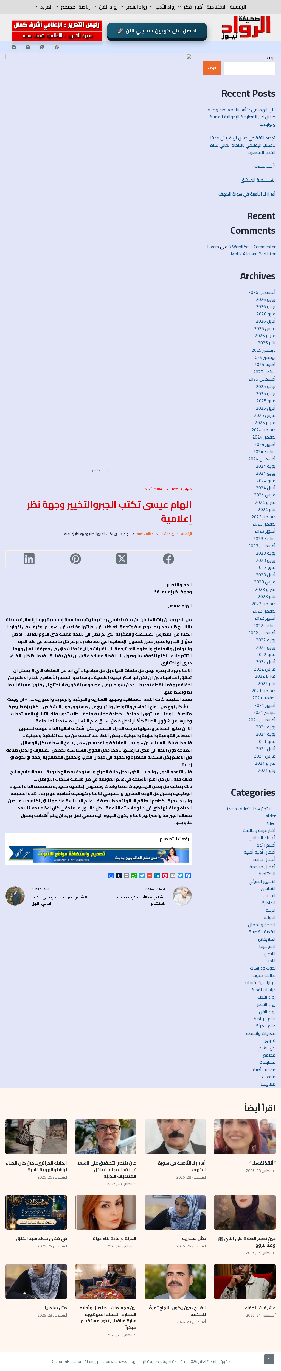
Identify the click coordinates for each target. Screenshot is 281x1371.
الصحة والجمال (262, 924)
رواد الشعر (136, 6)
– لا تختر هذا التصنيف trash (251, 809)
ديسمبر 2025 (264, 350)
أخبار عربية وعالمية (259, 830)
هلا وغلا (268, 1084)
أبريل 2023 (266, 575)
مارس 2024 (265, 495)
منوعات (269, 1077)
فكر (188, 6)
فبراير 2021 (265, 763)
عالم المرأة (266, 1026)
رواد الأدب (165, 6)
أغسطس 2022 (262, 633)
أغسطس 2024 (262, 459)
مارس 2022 (265, 669)
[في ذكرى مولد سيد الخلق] (36, 1212)
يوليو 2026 (266, 299)
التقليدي (268, 888)
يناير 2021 (267, 770)
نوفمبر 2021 (264, 698)
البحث (271, 58)
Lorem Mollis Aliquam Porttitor (241, 250)
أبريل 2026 (266, 321)
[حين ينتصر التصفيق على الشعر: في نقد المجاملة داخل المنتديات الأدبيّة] (105, 1136)
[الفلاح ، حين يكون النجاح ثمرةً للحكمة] (175, 1281)
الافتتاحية (217, 6)
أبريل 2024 (266, 488)
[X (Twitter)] (42, 47)
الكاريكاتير (267, 939)
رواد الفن (108, 6)
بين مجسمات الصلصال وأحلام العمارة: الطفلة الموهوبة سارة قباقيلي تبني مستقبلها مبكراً (107, 1317)
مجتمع (68, 6)
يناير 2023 (267, 596)
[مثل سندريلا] (175, 1212)
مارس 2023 (265, 582)
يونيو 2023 (266, 560)
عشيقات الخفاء (260, 1307)
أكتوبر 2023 (265, 531)
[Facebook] (57, 47)
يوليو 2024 (266, 466)
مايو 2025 (266, 400)
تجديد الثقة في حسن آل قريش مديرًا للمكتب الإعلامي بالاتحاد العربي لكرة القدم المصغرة (243, 145)
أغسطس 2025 (262, 379)
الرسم (271, 910)
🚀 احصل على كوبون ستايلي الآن (156, 30)
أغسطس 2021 (262, 720)
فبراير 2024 (265, 502)
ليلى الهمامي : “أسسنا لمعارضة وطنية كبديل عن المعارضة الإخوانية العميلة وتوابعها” (242, 116)
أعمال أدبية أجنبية (260, 852)
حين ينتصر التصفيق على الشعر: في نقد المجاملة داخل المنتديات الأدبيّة (106, 1169)
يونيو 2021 (266, 734)
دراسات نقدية (264, 989)
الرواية (270, 917)
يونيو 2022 (266, 647)
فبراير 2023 (265, 589)
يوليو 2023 (266, 553)
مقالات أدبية (155, 489)
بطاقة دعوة (264, 975)
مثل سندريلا (194, 1238)
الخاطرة (269, 903)
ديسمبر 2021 (264, 690)
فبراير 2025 (265, 422)
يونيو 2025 (266, 393)
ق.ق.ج (270, 1040)
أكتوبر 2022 (265, 618)
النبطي (270, 954)
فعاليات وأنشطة (261, 1033)
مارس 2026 (265, 328)
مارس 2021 (265, 756)
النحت (271, 961)
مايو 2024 (266, 480)
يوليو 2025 (266, 386)
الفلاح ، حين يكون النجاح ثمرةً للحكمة (177, 1310)
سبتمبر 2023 (264, 538)
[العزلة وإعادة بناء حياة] (105, 1212)
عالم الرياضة (265, 1019)
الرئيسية (238, 6)
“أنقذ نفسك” (264, 166)
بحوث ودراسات (263, 968)
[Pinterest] (75, 559)
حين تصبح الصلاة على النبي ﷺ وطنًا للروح (247, 1241)
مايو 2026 (266, 314)
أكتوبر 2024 (265, 444)
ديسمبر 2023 (264, 517)
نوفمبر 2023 (264, 524)
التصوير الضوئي (262, 881)
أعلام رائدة (266, 845)
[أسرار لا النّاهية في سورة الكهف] (175, 1136)
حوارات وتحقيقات (260, 982)
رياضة (84, 6)
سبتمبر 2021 (264, 712)
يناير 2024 (267, 509)
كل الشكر (267, 1048)
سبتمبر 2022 (264, 625)
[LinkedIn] (28, 559)
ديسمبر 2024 (264, 430)
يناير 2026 (267, 343)
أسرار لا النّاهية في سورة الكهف (247, 194)
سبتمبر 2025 (264, 372)
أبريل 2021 (266, 748)
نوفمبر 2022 (264, 611)
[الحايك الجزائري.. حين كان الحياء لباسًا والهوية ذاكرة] (36, 1136)
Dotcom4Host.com (67, 1362)
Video (270, 823)
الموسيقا (267, 946)
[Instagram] (28, 47)
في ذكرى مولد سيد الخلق (41, 1238)
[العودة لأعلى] (269, 1359)
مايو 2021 (266, 741)
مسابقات (267, 1062)
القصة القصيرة (262, 932)
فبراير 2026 (265, 335)
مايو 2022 (266, 654)
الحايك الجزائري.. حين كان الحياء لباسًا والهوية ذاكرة (36, 1166)
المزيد (46, 6)
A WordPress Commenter (252, 246)
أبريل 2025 (266, 408)
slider (271, 816)
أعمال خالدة (264, 859)
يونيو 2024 (266, 473)
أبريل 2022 (266, 661)
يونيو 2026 (266, 306)
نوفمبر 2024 (264, 437)
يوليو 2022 (266, 640)
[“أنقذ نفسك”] (244, 1136)
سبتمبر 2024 (264, 451)
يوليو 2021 (266, 727)
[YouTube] (13, 47)
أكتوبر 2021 (265, 705)
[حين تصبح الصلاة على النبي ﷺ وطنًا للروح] (244, 1212)
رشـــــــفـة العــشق (258, 180)
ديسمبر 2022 (264, 603)
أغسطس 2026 (262, 292)
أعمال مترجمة (262, 866)
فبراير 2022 (265, 676)
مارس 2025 (265, 415)
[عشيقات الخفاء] (244, 1281)
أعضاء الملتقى (262, 837)
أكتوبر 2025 (265, 364)
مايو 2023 (266, 567)
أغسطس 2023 (262, 545)
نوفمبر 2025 (264, 357)
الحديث (269, 895)
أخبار (199, 6)
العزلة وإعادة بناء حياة (114, 1238)
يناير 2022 (267, 683)
